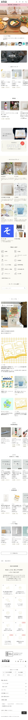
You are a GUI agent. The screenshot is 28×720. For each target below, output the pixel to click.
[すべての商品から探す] (25, 666)
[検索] (24, 288)
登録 (24, 712)
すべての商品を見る (14, 553)
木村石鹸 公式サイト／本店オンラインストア (9, 716)
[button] (26, 2)
